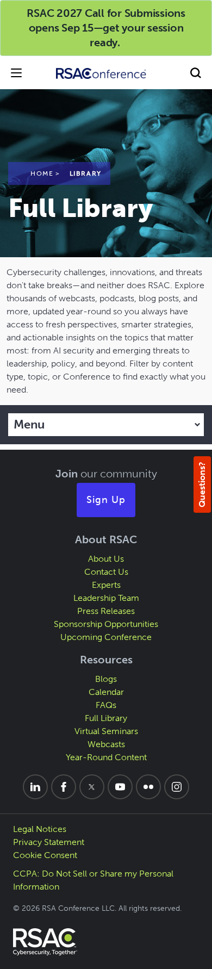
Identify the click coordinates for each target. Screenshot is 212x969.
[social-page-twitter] (91, 786)
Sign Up (106, 500)
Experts (106, 585)
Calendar (106, 692)
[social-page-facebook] (63, 786)
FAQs (106, 705)
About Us (106, 559)
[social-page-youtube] (120, 786)
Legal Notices (39, 829)
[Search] (195, 72)
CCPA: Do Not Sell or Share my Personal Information (93, 880)
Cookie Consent (45, 855)
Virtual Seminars (106, 731)
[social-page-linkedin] (35, 786)
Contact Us (106, 572)
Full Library (106, 718)
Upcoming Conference (106, 637)
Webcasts (106, 744)
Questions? (202, 484)
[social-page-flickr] (148, 786)
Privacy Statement (48, 842)
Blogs (106, 679)
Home (41, 173)
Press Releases (106, 611)
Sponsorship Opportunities (106, 624)
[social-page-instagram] (176, 786)
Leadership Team (106, 598)
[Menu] (16, 72)
